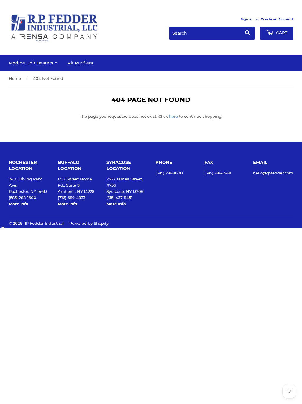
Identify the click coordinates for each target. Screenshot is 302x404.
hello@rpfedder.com (273, 173)
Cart (281, 32)
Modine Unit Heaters (31, 63)
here (173, 116)
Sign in (246, 19)
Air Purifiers (80, 63)
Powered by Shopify (89, 223)
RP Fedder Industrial (43, 223)
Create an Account (277, 19)
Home (15, 78)
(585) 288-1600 (169, 173)
